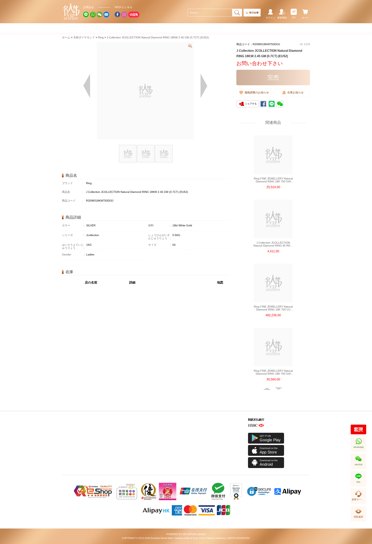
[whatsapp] (93, 14)
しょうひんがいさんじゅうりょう (160, 237)
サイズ (160, 244)
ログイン (270, 17)
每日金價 (253, 12)
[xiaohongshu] (133, 14)
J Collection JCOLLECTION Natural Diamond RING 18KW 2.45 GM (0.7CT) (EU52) (158, 37)
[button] (267, 388)
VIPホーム (71, 11)
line (358, 482)
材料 (160, 225)
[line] (86, 14)
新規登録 (282, 17)
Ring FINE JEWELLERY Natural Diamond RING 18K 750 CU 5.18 (273, 308)
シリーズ (73, 235)
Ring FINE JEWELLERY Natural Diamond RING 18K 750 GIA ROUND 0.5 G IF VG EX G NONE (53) (273, 180)
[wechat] (99, 14)
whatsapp (358, 447)
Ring (101, 37)
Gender (73, 254)
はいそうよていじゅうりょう (73, 246)
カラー (73, 225)
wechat (358, 464)
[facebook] (117, 14)
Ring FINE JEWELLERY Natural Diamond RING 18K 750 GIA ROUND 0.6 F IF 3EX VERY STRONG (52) (273, 372)
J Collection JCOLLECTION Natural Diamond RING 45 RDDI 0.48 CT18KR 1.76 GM (273, 244)
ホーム (66, 37)
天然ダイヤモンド (84, 37)
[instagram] (124, 14)
